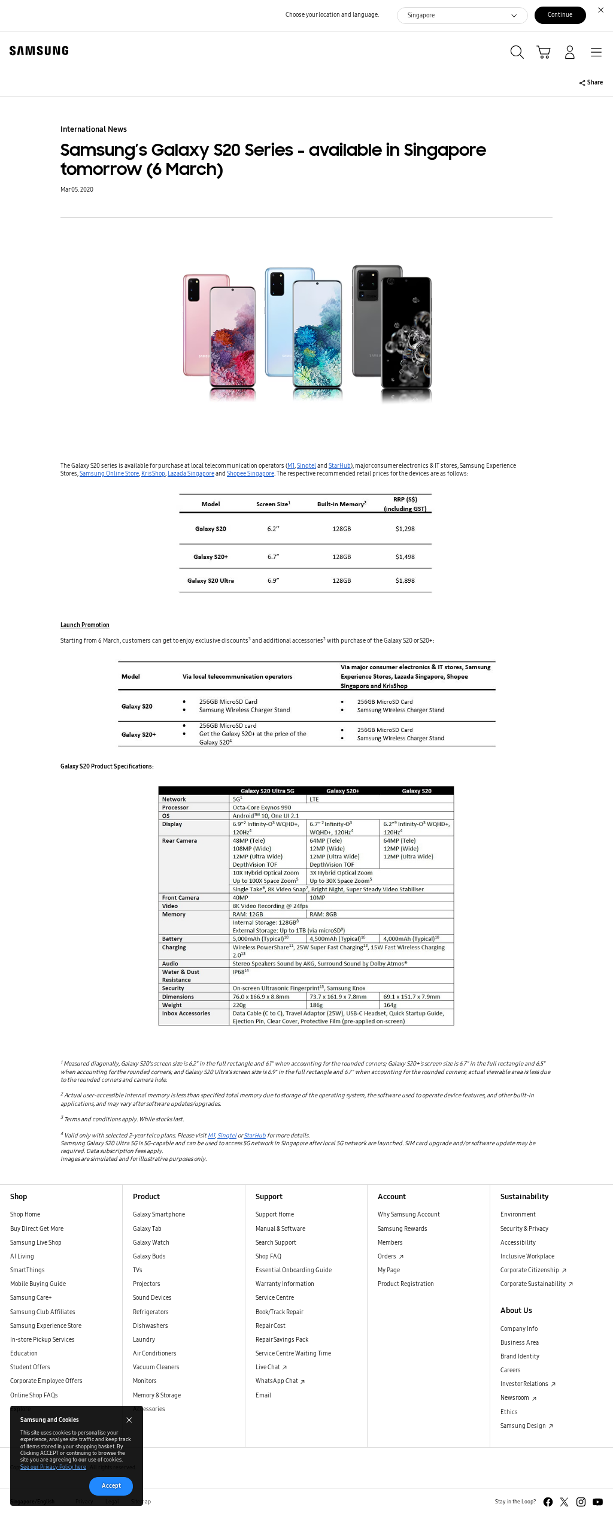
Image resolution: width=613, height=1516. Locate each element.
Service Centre (275, 1298)
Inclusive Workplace (527, 1256)
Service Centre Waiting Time (293, 1353)
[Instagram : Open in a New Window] (581, 1502)
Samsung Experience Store (45, 1326)
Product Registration (406, 1284)
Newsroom (515, 1398)
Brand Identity (519, 1356)
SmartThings (27, 1270)
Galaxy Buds (149, 1256)
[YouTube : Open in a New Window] (598, 1502)
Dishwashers (150, 1326)
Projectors (146, 1284)
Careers (510, 1370)
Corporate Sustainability (533, 1284)
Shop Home (25, 1214)
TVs (137, 1270)
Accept (111, 1486)
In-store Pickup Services (42, 1339)
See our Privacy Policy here (53, 1467)
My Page (389, 1270)
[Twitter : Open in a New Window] (564, 1502)
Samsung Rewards (402, 1229)
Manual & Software (280, 1229)
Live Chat (268, 1367)
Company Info (519, 1329)
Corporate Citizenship (530, 1270)
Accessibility (518, 1242)
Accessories (149, 1409)
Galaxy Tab (147, 1229)
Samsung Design (523, 1426)
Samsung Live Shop (36, 1242)
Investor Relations (525, 1384)
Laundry (144, 1339)
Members (390, 1242)
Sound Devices (152, 1298)
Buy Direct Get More (36, 1229)
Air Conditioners (155, 1353)
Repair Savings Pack (282, 1339)
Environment (518, 1214)
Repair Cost (271, 1326)
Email (263, 1395)
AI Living (22, 1256)
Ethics (509, 1412)
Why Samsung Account (409, 1214)
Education (24, 1353)
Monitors (145, 1381)
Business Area (519, 1342)
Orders (387, 1256)
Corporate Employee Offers (46, 1381)
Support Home (275, 1214)
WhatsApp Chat (277, 1381)
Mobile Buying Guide (38, 1284)
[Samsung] (36, 50)
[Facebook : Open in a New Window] (548, 1502)
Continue (560, 15)
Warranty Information (285, 1284)
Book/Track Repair (280, 1312)
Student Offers (30, 1367)
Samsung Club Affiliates (42, 1312)
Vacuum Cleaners (156, 1367)
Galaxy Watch (151, 1242)
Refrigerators (151, 1312)
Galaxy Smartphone (159, 1214)
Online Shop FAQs (34, 1395)
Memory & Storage (157, 1395)
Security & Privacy (524, 1229)
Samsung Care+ (31, 1298)
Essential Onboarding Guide (294, 1270)
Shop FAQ (268, 1256)
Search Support (276, 1242)
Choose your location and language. (332, 15)
